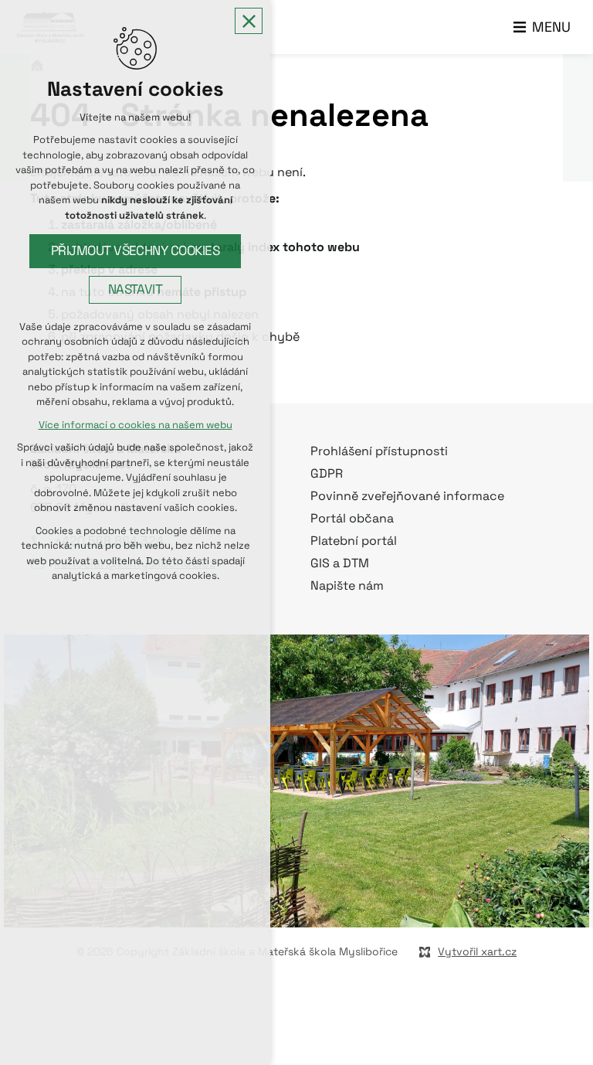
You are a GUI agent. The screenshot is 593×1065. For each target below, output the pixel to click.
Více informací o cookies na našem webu (135, 424)
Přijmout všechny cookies (135, 250)
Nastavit (135, 289)
